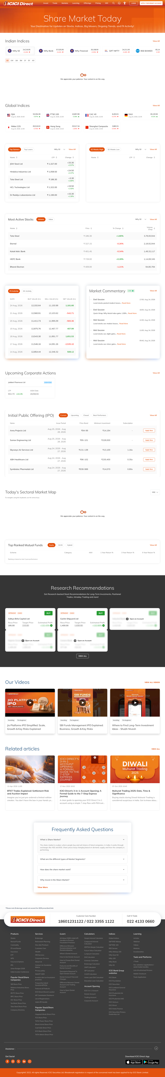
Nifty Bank (113, 962)
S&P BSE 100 (113, 945)
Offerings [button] (87, 3)
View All (156, 41)
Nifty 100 (112, 958)
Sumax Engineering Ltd (20, 440)
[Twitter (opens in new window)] (18, 1061)
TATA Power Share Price (44, 1021)
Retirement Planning (42, 942)
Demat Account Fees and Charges (69, 978)
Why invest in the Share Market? (54, 880)
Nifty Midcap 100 (115, 952)
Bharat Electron (17, 267)
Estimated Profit (45, 622)
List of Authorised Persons (142, 970)
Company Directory (18, 1010)
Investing (11, 720)
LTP (9, 391)
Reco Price (13, 622)
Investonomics (138, 952)
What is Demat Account (68, 953)
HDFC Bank (15, 259)
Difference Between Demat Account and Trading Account (69, 985)
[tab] (20, 51)
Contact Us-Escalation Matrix (43, 966)
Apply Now (149, 430)
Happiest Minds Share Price (45, 1014)
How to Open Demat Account (67, 991)
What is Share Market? (50, 839)
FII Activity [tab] (14, 291)
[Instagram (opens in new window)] (13, 1061)
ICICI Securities (114, 984)
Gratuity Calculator (91, 960)
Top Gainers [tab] (14, 149)
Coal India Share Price (43, 1028)
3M (21, 60)
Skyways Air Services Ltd (21, 450)
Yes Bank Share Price (18, 1003)
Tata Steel (14, 236)
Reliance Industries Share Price (20, 989)
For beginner (22, 720)
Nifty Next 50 (113, 955)
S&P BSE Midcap (115, 942)
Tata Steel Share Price (19, 1006)
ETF (12, 955)
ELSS (60, 545)
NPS (12, 958)
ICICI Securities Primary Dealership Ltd (117, 1013)
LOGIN (133, 3)
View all (82, 656)
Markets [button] (65, 3)
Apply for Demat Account (151, 3)
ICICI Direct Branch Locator (45, 992)
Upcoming (75, 415)
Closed (86, 415)
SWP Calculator (90, 967)
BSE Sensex (113, 948)
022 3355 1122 (100, 921)
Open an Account (137, 619)
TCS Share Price (41, 1018)
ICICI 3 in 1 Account (91, 991)
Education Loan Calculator (94, 981)
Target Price (27, 622)
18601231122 (70, 921)
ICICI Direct (113, 1005)
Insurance (14, 952)
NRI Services (39, 955)
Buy (48, 613)
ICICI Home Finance (116, 1009)
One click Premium (41, 945)
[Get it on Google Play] (151, 1062)
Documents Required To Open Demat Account (68, 972)
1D (7, 60)
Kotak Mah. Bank (17, 251)
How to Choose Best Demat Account (70, 961)
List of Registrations (42, 999)
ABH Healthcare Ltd (19, 459)
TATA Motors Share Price (44, 1034)
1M (16, 60)
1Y (25, 60)
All (33, 60)
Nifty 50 (57, 149)
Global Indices (114, 938)
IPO (12, 965)
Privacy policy (40, 971)
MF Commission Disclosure (44, 995)
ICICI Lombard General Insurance (117, 989)
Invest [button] (45, 3)
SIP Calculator (89, 971)
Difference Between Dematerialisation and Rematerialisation (68, 948)
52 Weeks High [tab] (97, 149)
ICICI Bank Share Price (43, 1031)
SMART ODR (40, 974)
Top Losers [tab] (28, 149)
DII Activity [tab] (27, 291)
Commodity (15, 945)
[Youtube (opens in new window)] (30, 1061)
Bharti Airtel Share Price (44, 1024)
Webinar (136, 942)
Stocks (13, 938)
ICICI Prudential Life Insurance (116, 994)
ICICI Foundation (115, 981)
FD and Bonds (16, 948)
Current (63, 415)
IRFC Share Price (17, 996)
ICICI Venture (113, 1002)
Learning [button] (75, 3)
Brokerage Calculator (92, 964)
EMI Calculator (89, 957)
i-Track (135, 961)
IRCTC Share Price (17, 993)
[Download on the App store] (134, 1062)
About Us (38, 962)
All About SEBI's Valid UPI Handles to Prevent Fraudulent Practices (69, 940)
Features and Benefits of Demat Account (68, 967)
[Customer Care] (119, 3)
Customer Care (40, 948)
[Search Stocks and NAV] (113, 3)
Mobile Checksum (139, 974)
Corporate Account (91, 1001)
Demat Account (90, 994)
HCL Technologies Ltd (20, 187)
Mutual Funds (16, 942)
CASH (20, 613)
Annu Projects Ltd (18, 430)
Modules (136, 948)
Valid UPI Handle (41, 1002)
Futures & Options (17, 962)
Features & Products (42, 988)
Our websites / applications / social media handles (143, 966)
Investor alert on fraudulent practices (45, 978)
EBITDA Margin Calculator (94, 947)
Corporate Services (42, 958)
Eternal (13, 243)
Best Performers (99, 415)
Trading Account (90, 997)
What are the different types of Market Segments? (62, 859)
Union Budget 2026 (18, 968)
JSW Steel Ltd (16, 164)
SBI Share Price (16, 984)
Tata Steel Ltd (16, 179)
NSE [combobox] (153, 492)
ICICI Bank (112, 977)
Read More (126, 303)
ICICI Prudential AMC (116, 999)
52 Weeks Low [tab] (113, 149)
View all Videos (152, 682)
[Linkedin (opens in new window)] (24, 1061)
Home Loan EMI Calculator (93, 977)
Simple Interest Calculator (93, 938)
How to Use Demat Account (70, 957)
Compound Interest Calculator (91, 943)
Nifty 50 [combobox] (138, 149)
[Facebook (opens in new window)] (7, 1061)
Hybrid (69, 545)
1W (12, 60)
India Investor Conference (20, 972)
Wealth (37, 952)
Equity (51, 545)
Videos (135, 945)
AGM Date (34, 391)
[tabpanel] (82, 60)
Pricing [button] (98, 3)
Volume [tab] (41, 219)
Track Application (139, 977)
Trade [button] (55, 3)
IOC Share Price (16, 1000)
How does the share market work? (55, 869)
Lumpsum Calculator (91, 954)
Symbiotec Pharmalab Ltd (22, 469)
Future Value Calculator (92, 950)
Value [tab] (51, 219)
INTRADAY (12, 613)
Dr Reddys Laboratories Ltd (22, 195)
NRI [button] (106, 3)
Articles (136, 938)
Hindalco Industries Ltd (20, 171)
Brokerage (39, 938)
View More (43, 887)
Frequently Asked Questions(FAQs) (41, 984)
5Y (29, 60)
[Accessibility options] (124, 3)
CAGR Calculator (90, 974)
